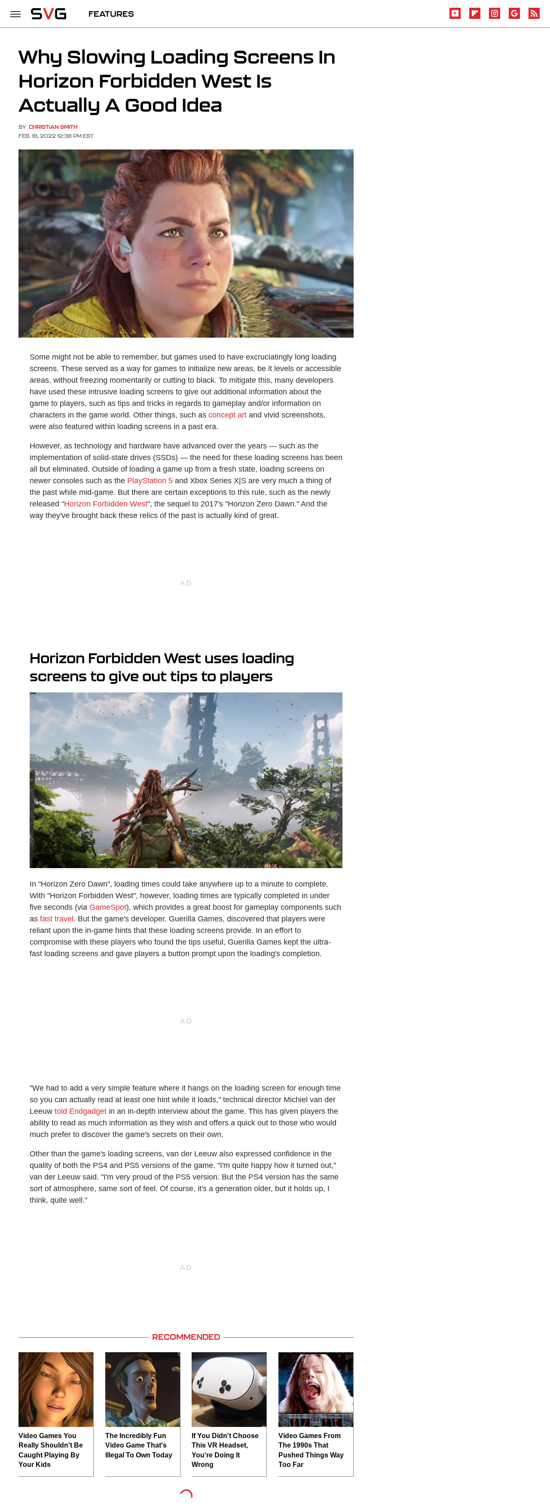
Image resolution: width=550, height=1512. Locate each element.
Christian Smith (53, 127)
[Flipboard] (474, 17)
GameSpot (107, 907)
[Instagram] (494, 17)
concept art (227, 415)
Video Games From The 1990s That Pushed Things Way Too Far (311, 1450)
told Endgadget (81, 1111)
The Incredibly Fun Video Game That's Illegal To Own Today (138, 1445)
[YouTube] (455, 17)
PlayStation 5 (150, 480)
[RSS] (534, 17)
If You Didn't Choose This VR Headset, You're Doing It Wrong (225, 1450)
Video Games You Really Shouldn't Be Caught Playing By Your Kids (50, 1450)
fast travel (56, 919)
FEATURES (111, 13)
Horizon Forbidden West (105, 504)
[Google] (514, 17)
